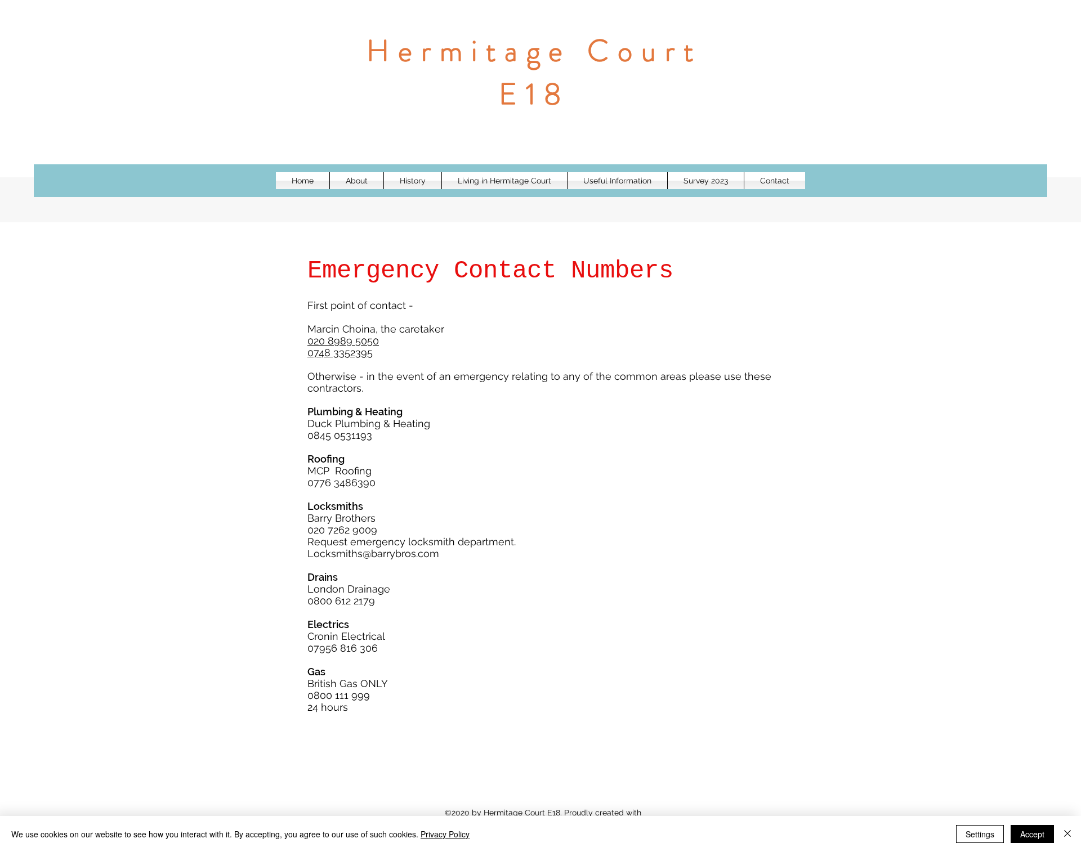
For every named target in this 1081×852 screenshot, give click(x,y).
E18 (534, 94)
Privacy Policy (445, 834)
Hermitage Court (534, 50)
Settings (980, 834)
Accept (1032, 834)
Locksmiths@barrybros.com (373, 553)
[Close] (1067, 834)
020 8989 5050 (343, 341)
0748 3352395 (340, 352)
